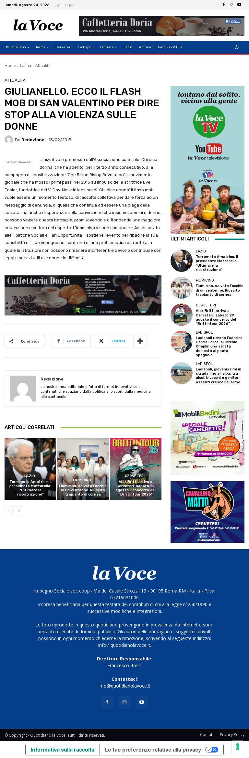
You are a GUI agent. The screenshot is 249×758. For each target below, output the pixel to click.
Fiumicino (82, 480)
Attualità (43, 65)
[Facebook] (224, 5)
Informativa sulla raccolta (62, 749)
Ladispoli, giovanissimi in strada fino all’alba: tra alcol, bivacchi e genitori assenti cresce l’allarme (218, 375)
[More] (140, 341)
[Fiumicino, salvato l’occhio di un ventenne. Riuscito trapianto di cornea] (83, 469)
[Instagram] (231, 5)
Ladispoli (205, 332)
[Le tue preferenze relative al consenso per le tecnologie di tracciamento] (237, 747)
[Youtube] (239, 5)
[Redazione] (10, 139)
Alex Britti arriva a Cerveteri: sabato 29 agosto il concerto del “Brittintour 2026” (135, 488)
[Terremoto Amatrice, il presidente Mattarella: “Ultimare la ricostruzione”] (30, 469)
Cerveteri (135, 476)
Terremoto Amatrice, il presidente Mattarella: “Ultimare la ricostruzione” (30, 488)
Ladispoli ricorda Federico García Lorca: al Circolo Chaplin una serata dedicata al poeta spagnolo (219, 346)
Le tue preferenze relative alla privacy (153, 749)
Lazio (29, 476)
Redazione (32, 140)
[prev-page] (9, 511)
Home (10, 65)
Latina (25, 65)
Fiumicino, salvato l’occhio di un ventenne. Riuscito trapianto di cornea (83, 490)
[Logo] (38, 25)
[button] (237, 47)
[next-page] (19, 511)
